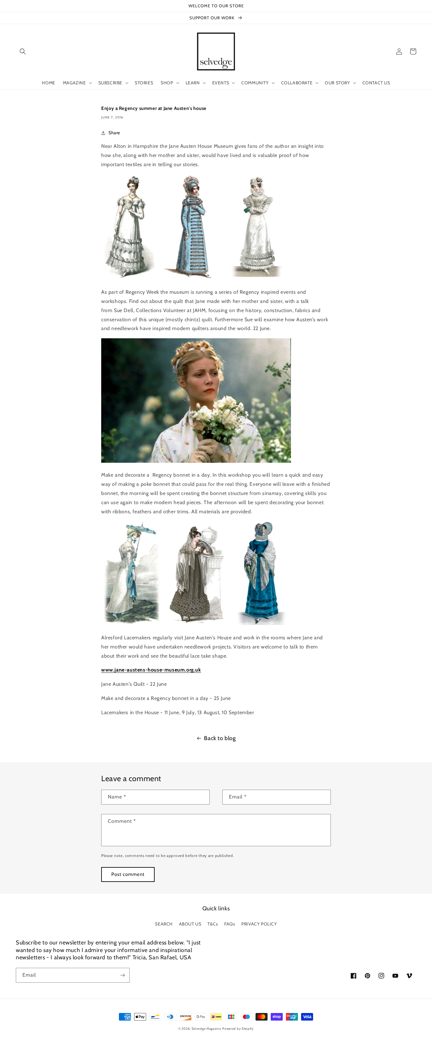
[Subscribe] (122, 975)
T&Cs (212, 924)
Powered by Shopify (238, 1029)
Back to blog (220, 738)
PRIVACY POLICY (259, 924)
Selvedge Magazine (206, 1029)
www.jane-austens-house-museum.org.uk (151, 670)
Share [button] (114, 133)
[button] (23, 51)
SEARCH (164, 924)
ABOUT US (190, 924)
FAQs (229, 924)
